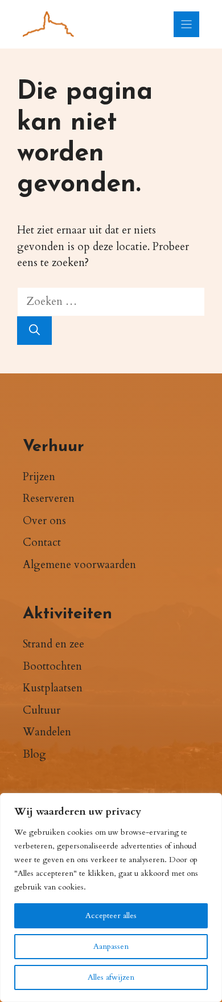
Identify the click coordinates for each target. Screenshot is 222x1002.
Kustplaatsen (53, 688)
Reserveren (49, 498)
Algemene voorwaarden (79, 564)
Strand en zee (53, 644)
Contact (42, 542)
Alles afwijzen (111, 977)
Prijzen (39, 476)
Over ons (44, 520)
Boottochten (52, 666)
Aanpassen (111, 946)
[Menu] (186, 24)
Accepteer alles (111, 915)
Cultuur (41, 710)
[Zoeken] (34, 330)
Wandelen (47, 732)
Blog (34, 754)
